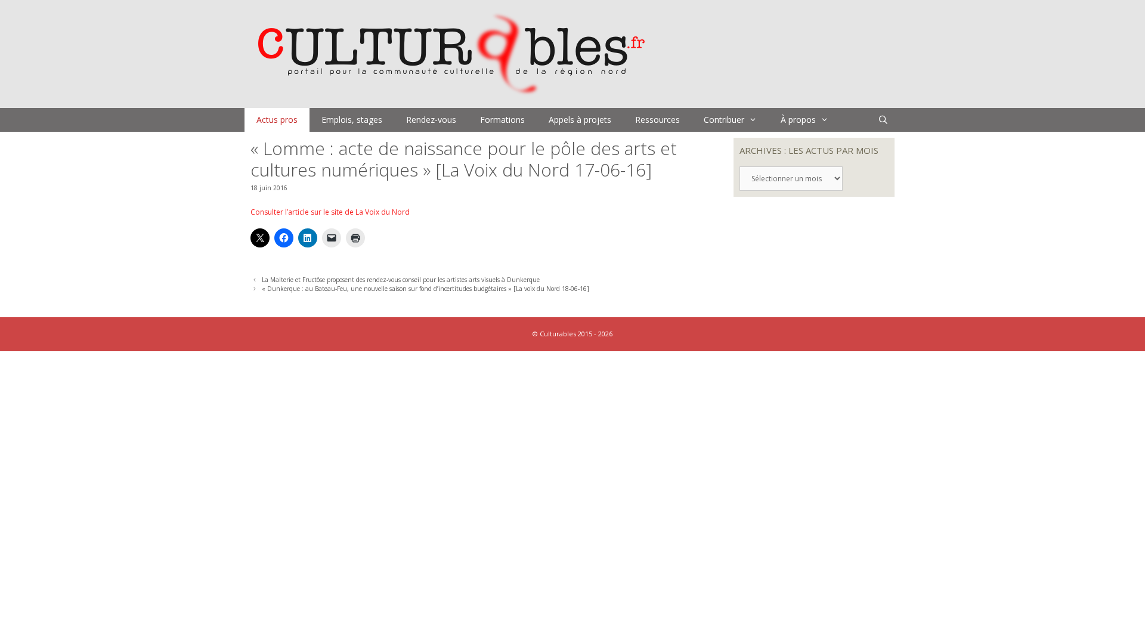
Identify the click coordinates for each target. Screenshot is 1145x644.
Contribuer (724, 119)
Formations (502, 119)
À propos (798, 119)
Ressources (657, 119)
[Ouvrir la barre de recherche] (883, 120)
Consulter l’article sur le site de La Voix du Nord (330, 212)
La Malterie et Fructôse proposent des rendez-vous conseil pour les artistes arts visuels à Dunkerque (401, 279)
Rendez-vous (431, 119)
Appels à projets (580, 119)
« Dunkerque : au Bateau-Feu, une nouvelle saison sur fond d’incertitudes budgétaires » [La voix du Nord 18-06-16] (425, 288)
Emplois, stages (351, 119)
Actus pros (277, 119)
